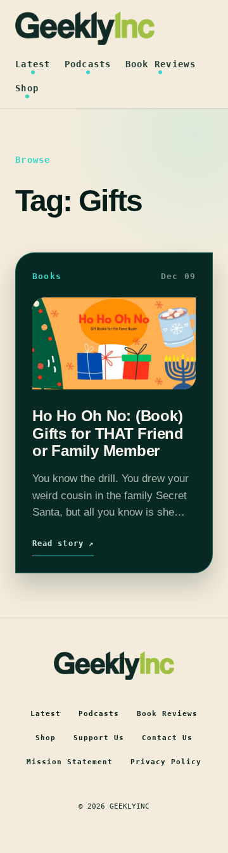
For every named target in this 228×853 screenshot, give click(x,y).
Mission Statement (70, 762)
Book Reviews (160, 64)
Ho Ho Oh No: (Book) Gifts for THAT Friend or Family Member (108, 433)
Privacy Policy (165, 762)
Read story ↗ (63, 543)
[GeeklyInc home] (85, 28)
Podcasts (88, 64)
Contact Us (167, 738)
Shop (27, 88)
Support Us (98, 738)
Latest (33, 64)
